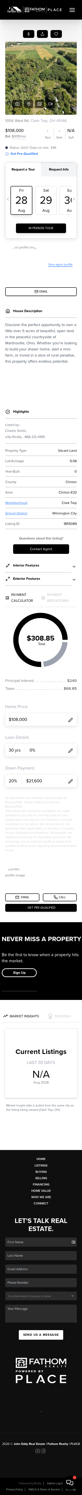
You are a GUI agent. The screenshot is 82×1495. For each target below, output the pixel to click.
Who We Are (41, 1197)
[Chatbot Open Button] (70, 1483)
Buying (41, 1172)
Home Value (41, 1191)
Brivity (37, 1483)
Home (41, 1159)
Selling (41, 1178)
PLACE (75, 1444)
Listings (41, 1165)
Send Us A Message (41, 1335)
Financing (41, 1184)
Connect (41, 1203)
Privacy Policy (14, 1489)
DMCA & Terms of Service (44, 1489)
